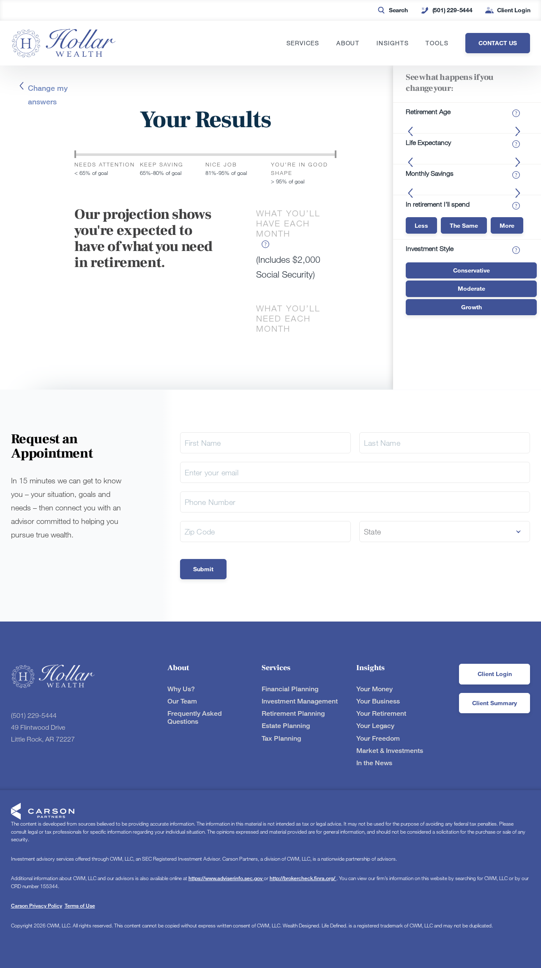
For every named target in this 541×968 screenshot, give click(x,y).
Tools (437, 43)
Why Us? (181, 689)
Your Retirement (381, 713)
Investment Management (300, 701)
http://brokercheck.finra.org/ (303, 878)
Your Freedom (378, 738)
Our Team (182, 701)
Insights (393, 43)
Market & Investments (389, 751)
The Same (464, 225)
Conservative (471, 270)
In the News (374, 763)
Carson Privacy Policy (36, 906)
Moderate (471, 288)
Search (398, 10)
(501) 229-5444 (452, 10)
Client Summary (494, 702)
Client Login (513, 10)
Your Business (378, 701)
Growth (471, 307)
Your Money (374, 689)
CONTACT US (497, 42)
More (507, 225)
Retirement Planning (293, 713)
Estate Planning (286, 726)
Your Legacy (375, 726)
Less (421, 225)
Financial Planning (290, 689)
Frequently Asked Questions (194, 717)
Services (303, 43)
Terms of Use (80, 906)
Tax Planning (281, 738)
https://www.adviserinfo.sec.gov (226, 878)
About (348, 43)
